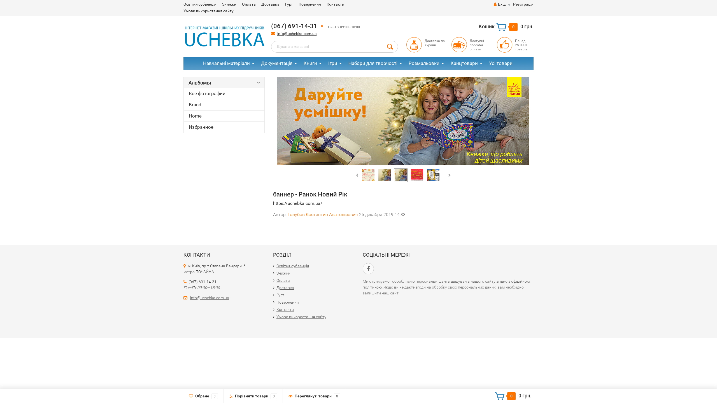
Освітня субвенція (200, 4)
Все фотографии (207, 93)
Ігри (332, 63)
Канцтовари (464, 63)
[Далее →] (403, 121)
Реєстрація (523, 4)
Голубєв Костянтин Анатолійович (323, 214)
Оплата (249, 4)
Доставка (270, 4)
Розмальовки (424, 63)
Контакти (335, 4)
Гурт (289, 4)
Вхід (502, 4)
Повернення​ (310, 4)
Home (195, 116)
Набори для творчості (372, 63)
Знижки (229, 4)
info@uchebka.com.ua (297, 33)
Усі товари (501, 63)
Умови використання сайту (208, 11)
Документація (276, 63)
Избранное (201, 127)
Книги (310, 63)
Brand (195, 104)
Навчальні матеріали (226, 63)
